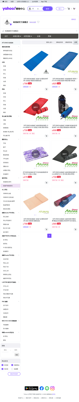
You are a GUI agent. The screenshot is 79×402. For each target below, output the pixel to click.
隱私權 (51, 398)
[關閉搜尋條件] (33, 8)
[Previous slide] (23, 60)
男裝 (49, 36)
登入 (60, 9)
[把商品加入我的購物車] (46, 89)
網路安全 (44, 398)
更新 (53, 394)
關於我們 (28, 398)
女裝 (38, 36)
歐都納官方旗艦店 (11, 31)
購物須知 (36, 398)
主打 (6, 36)
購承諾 (73, 19)
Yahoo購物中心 (13, 8)
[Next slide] (48, 60)
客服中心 (21, 398)
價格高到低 (68, 42)
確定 (17, 355)
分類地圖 (58, 398)
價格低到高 (59, 42)
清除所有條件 (14, 374)
